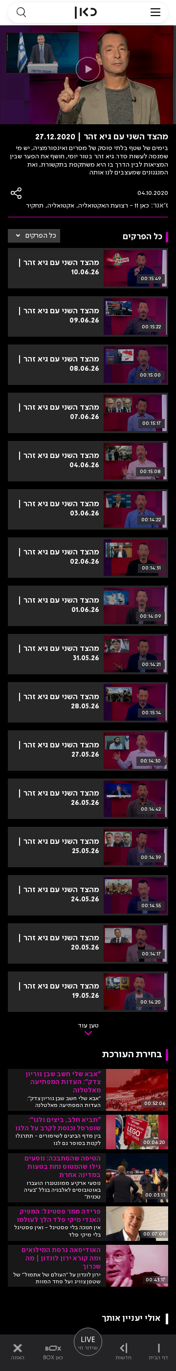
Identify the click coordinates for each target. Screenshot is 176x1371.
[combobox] (34, 236)
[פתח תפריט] (155, 12)
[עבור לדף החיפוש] (21, 13)
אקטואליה (60, 205)
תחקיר (35, 205)
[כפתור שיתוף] (16, 193)
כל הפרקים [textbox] (40, 235)
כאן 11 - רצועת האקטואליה (113, 205)
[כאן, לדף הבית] (86, 12)
